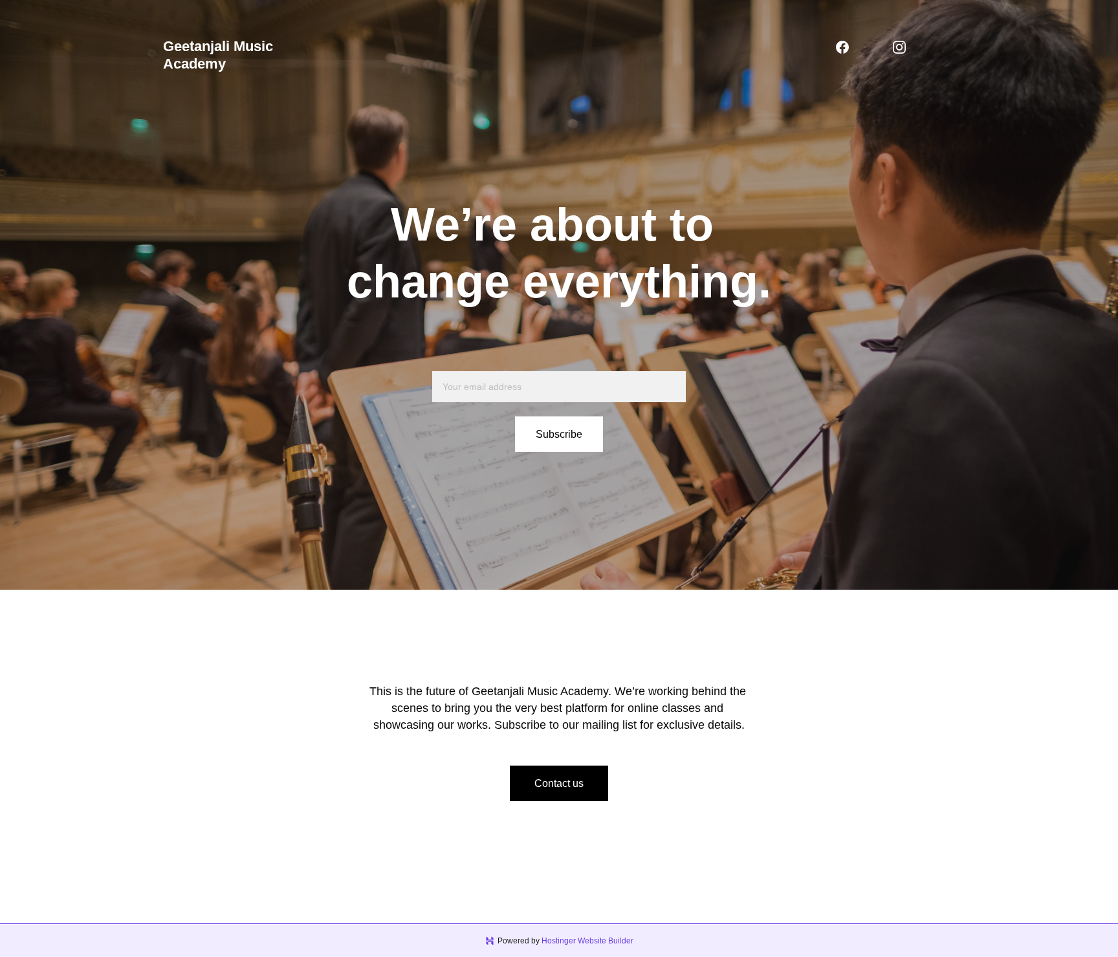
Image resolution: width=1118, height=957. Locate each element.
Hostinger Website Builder (587, 940)
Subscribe (559, 434)
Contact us (559, 783)
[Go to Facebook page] (842, 47)
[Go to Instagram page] (899, 47)
